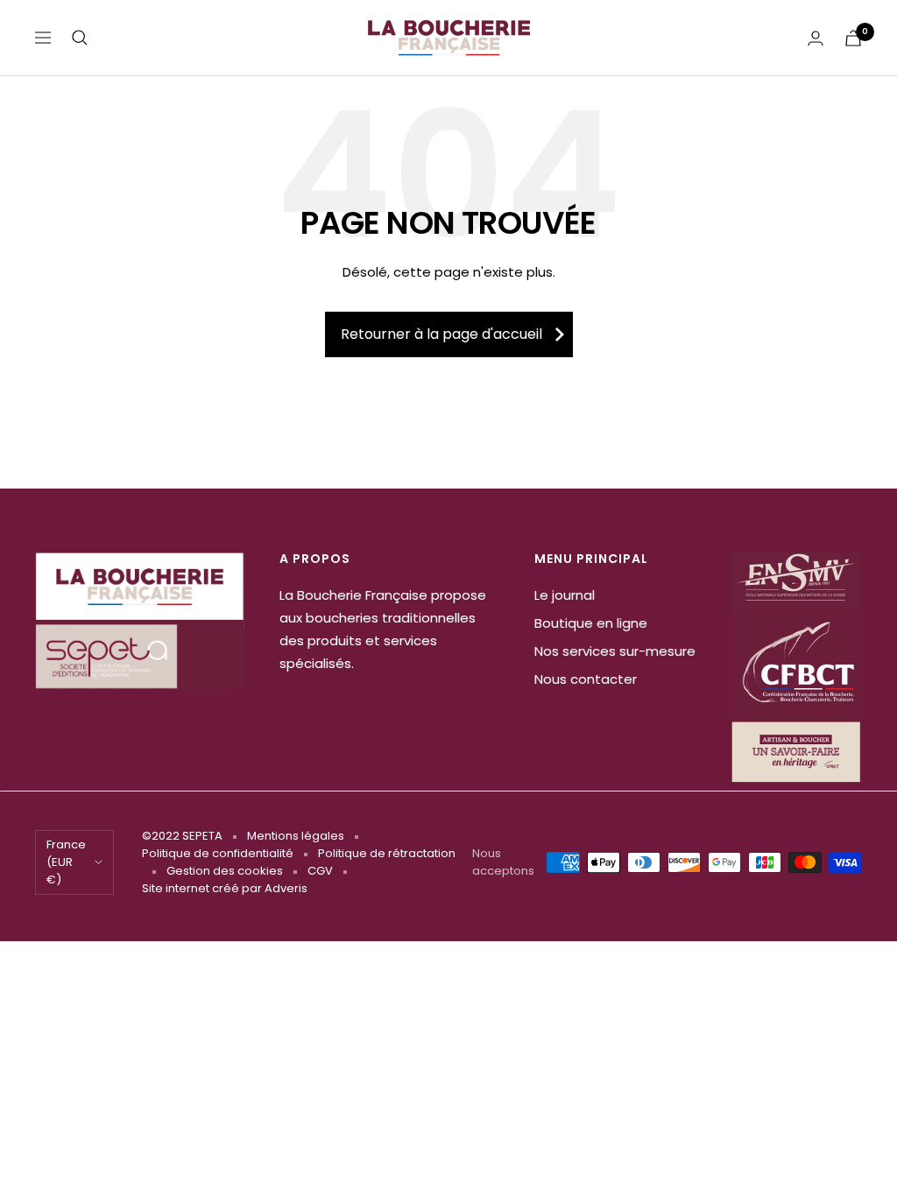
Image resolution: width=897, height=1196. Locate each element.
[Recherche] (80, 38)
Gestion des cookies (224, 870)
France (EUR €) (66, 862)
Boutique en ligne (590, 623)
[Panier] (853, 38)
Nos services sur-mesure (615, 651)
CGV (320, 870)
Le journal (564, 595)
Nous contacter (585, 679)
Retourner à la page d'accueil (441, 334)
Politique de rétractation (387, 853)
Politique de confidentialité (217, 853)
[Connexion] (815, 38)
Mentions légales (295, 835)
